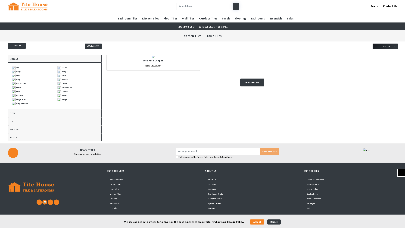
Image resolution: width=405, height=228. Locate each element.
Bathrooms (258, 18)
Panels (226, 18)
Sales (290, 18)
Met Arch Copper (153, 61)
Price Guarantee (313, 198)
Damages (310, 203)
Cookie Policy (312, 194)
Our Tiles (212, 184)
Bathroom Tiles (127, 18)
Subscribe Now (269, 151)
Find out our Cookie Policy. (228, 222)
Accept (257, 222)
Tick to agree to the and (205, 157)
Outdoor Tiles (208, 18)
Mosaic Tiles (115, 194)
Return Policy (312, 189)
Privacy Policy (203, 157)
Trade (374, 6)
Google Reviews (215, 198)
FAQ (308, 208)
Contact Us (389, 6)
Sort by (386, 46)
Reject (274, 222)
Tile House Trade (215, 194)
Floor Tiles (170, 18)
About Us (212, 179)
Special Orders (214, 203)
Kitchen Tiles (150, 18)
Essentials (276, 18)
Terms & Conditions (315, 179)
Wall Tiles (188, 18)
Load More (252, 82)
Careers (211, 208)
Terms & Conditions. (223, 157)
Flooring (240, 18)
